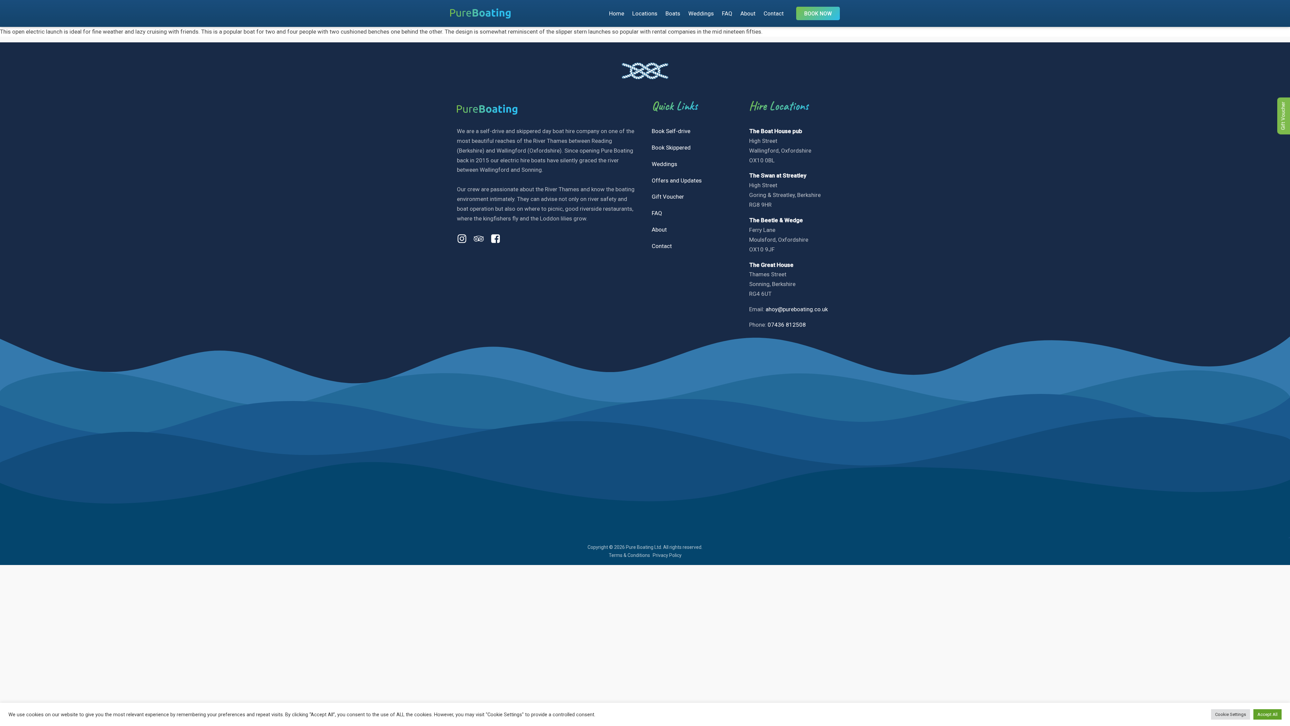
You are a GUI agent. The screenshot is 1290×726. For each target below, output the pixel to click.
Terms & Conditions (629, 555)
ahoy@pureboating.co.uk (797, 309)
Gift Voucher (668, 196)
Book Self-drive (671, 131)
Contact (774, 13)
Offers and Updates (677, 180)
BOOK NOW (818, 13)
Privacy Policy (667, 555)
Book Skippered (671, 147)
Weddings (701, 13)
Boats (672, 13)
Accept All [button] (1267, 714)
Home (616, 13)
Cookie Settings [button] (1230, 714)
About (748, 13)
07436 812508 (787, 324)
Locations (644, 13)
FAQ (727, 13)
